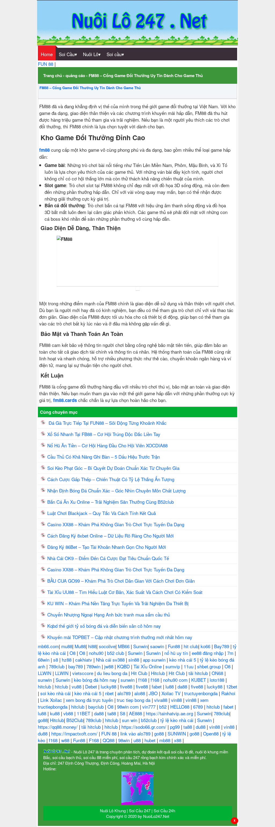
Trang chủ (52, 75)
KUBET (199, 679)
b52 (163, 706)
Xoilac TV (171, 693)
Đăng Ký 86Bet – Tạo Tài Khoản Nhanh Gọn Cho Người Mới (107, 546)
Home (47, 54)
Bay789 (222, 646)
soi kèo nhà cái (56, 693)
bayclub (96, 706)
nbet (110, 693)
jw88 (109, 666)
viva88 (161, 700)
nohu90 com (176, 679)
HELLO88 (180, 706)
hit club (191, 646)
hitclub (45, 686)
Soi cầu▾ (115, 54)
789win (94, 666)
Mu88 (80, 646)
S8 (123, 713)
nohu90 (97, 653)
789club (57, 666)
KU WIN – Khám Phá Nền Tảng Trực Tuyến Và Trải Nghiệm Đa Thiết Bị (118, 603)
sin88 (134, 659)
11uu (189, 666)
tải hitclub (199, 673)
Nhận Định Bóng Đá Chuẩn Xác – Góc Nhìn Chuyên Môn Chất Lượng (116, 490)
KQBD (124, 666)
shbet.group (209, 666)
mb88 (165, 740)
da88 (183, 686)
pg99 (175, 726)
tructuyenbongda (201, 693)
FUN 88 (46, 63)
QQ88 (109, 740)
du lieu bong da (113, 673)
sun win (130, 720)
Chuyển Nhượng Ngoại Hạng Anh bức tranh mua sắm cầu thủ (108, 614)
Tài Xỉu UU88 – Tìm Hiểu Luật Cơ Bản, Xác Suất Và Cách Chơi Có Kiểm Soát (124, 592)
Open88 (211, 733)
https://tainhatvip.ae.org (170, 713)
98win (124, 740)
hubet (150, 740)
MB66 (124, 646)
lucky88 (109, 686)
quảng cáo (75, 75)
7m (231, 653)
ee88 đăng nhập (208, 653)
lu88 (170, 686)
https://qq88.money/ (58, 726)
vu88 (77, 686)
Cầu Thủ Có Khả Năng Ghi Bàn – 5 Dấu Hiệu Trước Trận (103, 456)
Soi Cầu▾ (68, 54)
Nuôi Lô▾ (92, 54)
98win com (128, 706)
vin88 (177, 700)
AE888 (136, 713)
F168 (94, 740)
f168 (143, 679)
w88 (66, 740)
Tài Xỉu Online (148, 666)
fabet (157, 686)
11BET (84, 713)
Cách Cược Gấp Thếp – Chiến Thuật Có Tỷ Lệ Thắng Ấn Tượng (110, 479)
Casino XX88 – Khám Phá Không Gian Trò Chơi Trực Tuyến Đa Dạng (115, 524)
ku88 (55, 713)
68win (44, 659)
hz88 (67, 659)
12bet (231, 686)
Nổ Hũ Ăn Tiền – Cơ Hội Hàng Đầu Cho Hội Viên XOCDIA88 (107, 445)
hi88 (92, 646)
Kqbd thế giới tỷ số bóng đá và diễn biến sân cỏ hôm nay (104, 625)
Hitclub (158, 673)
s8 (56, 659)
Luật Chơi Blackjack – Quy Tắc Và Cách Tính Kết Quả (101, 513)
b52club (149, 720)
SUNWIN (177, 733)
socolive (107, 646)
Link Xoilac (51, 700)
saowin (157, 646)
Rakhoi (228, 693)
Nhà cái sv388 (111, 659)
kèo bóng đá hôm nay (96, 679)
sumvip (173, 666)
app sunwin (155, 659)
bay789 (76, 666)
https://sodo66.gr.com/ (144, 726)
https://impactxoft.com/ (75, 733)
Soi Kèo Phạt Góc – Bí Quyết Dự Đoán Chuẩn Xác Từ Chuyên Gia (113, 468)
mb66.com (48, 646)
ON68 (218, 673)
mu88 (66, 646)
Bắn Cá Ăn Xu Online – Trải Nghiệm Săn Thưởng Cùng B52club (110, 501)
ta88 (112, 713)
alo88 (140, 693)
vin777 (149, 706)
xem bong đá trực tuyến (90, 700)
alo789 (124, 693)
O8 (73, 653)
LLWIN (45, 673)
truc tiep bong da (134, 700)
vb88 (68, 713)
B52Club (74, 720)
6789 (198, 706)
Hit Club (140, 673)
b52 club (116, 653)
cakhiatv (84, 659)
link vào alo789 (136, 733)
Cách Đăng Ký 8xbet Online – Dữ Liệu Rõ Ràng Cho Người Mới (110, 535)
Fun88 (174, 646)
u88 (137, 740)
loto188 (218, 679)
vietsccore (83, 673)
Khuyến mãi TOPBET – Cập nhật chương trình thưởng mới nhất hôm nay (119, 637)
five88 (126, 686)
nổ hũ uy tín (176, 653)
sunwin (45, 679)
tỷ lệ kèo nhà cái (177, 720)
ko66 (206, 646)
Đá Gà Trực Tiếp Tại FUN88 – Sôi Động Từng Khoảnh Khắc (107, 422)
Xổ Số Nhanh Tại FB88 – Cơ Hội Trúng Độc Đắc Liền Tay (103, 434)
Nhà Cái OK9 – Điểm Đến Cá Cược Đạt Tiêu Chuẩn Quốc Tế (108, 558)
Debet (91, 686)
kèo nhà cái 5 (183, 659)
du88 (201, 726)
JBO (154, 693)
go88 (43, 720)
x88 (178, 740)
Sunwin (140, 646)
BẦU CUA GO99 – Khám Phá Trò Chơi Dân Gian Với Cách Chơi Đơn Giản (121, 580)
